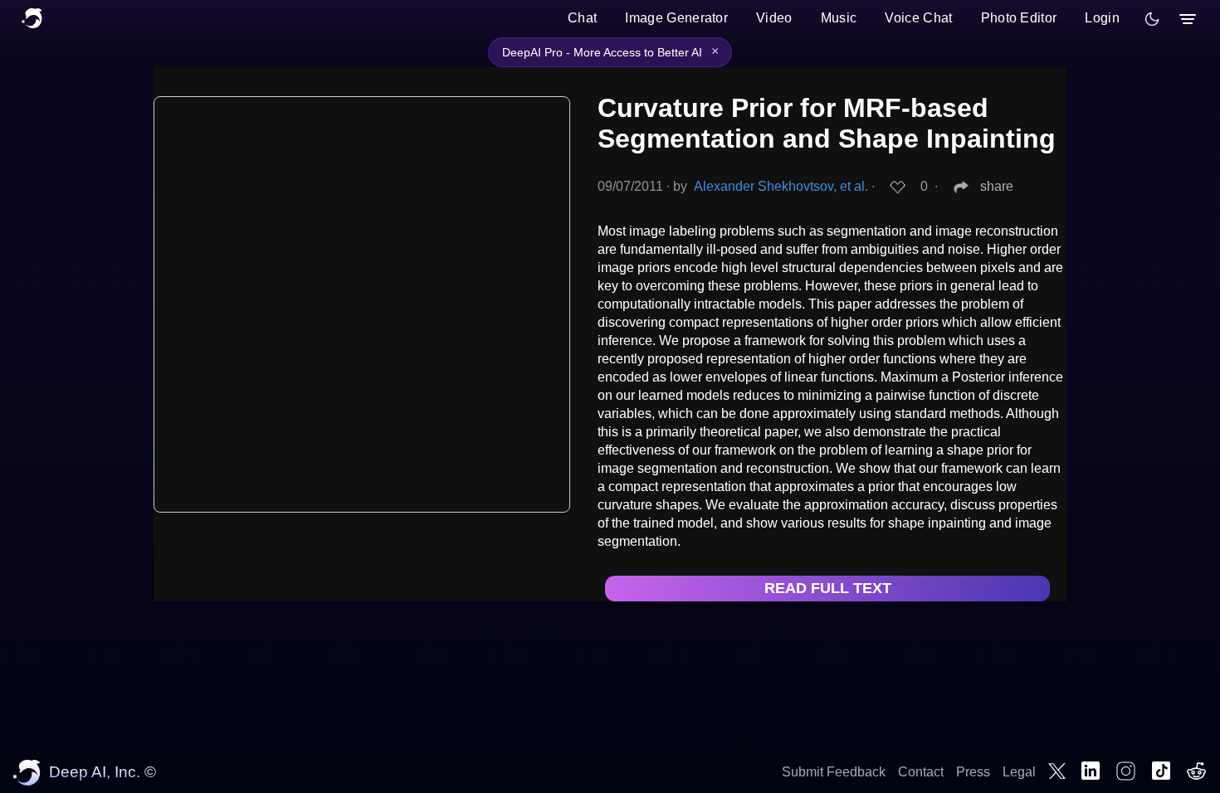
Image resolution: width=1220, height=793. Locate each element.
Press (973, 772)
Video (774, 18)
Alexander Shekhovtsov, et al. (781, 186)
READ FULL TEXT (827, 588)
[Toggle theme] (1152, 19)
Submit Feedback (834, 772)
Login (1102, 18)
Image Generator (676, 18)
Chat (582, 18)
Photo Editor (1019, 18)
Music (839, 18)
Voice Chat (918, 18)
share (996, 186)
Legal (1019, 772)
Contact (921, 772)
